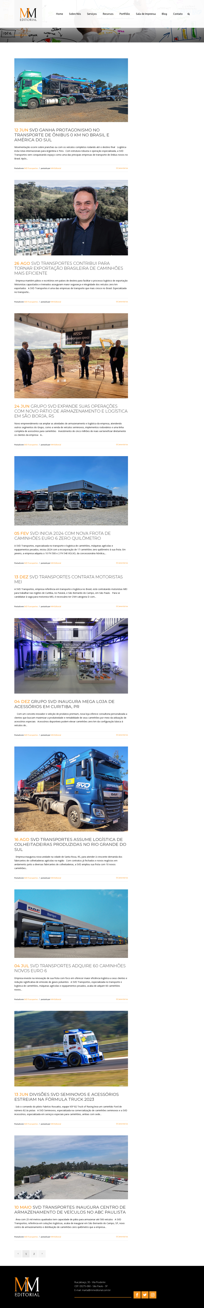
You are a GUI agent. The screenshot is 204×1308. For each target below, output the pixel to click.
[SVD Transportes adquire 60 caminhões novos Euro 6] (71, 923)
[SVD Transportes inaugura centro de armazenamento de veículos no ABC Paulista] (71, 1167)
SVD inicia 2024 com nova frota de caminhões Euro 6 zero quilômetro (62, 536)
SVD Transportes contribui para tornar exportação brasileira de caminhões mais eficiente (68, 268)
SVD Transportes (31, 168)
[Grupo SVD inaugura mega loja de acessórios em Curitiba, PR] (71, 656)
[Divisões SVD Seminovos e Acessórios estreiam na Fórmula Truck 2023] (71, 1048)
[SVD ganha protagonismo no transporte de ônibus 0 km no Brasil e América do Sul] (71, 90)
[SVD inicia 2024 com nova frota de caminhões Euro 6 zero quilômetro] (71, 490)
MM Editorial (56, 168)
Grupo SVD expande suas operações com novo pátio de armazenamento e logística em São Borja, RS (70, 411)
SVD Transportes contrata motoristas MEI (68, 579)
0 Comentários (122, 168)
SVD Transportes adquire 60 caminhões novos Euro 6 (70, 968)
